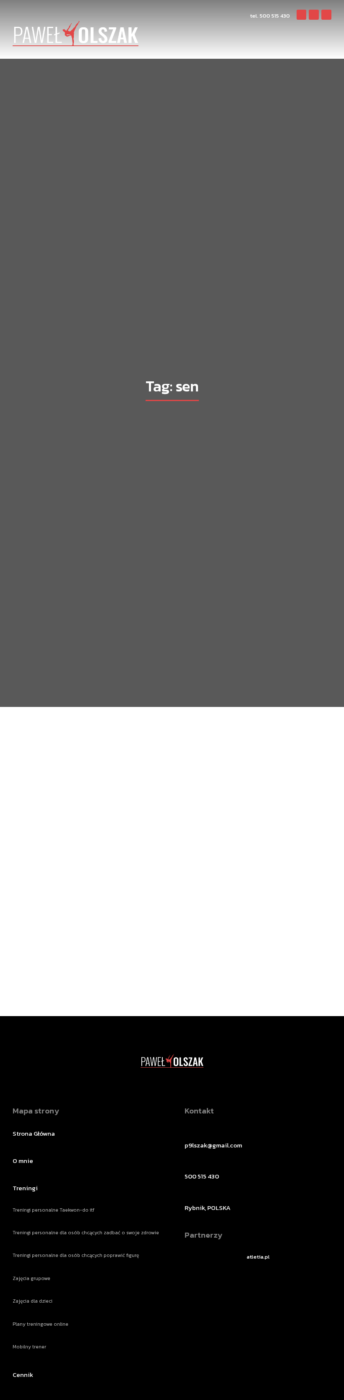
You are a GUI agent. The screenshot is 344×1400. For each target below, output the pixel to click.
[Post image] (94, 841)
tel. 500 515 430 (270, 16)
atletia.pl (258, 1257)
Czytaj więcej (94, 972)
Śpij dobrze (94, 938)
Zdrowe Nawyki (69, 953)
